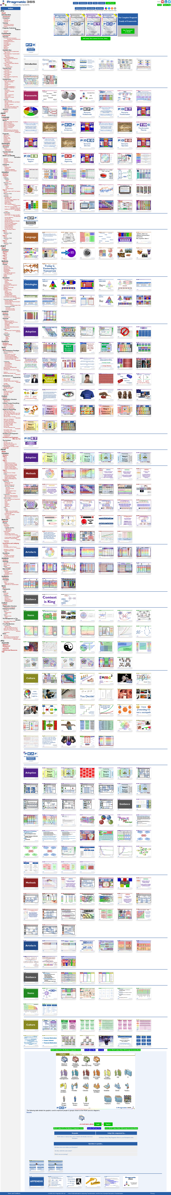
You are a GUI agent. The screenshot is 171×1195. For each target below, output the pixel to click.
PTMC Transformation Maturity (11, 63)
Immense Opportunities (9, 408)
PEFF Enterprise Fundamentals (11, 51)
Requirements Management (10, 285)
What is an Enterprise (9, 124)
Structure (6, 158)
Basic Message (8, 100)
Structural (6, 575)
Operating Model (10, 57)
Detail (5, 176)
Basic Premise (8, 203)
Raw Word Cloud (10, 488)
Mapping (6, 111)
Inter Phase (6, 384)
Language (6, 119)
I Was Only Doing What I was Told (12, 413)
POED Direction (7, 69)
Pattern (5, 275)
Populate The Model (9, 555)
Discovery (6, 286)
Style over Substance (9, 419)
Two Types (6, 610)
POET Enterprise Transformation (11, 53)
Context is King (7, 344)
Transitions (7, 328)
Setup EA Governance (10, 463)
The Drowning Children (10, 229)
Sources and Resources (10, 650)
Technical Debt (8, 302)
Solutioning (6, 271)
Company (101, 3)
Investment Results (10, 310)
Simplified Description (11, 493)
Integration (6, 394)
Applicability (6, 45)
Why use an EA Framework (11, 496)
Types (5, 346)
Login (98, 1124)
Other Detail (7, 96)
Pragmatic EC (7, 20)
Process (7, 526)
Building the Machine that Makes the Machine (12, 210)
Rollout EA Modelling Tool (11, 478)
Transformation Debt (9, 550)
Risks (5, 459)
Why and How (7, 378)
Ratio (6, 551)
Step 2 (5, 235)
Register (108, 1124)
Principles (7, 572)
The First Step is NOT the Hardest (12, 191)
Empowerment (7, 141)
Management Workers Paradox (12, 221)
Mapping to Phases (9, 321)
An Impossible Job (8, 442)
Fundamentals (7, 138)
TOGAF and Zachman (9, 80)
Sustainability (7, 142)
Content (7, 515)
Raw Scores (8, 84)
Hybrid (6, 340)
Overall (6, 85)
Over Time (8, 181)
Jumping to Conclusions (10, 295)
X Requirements (8, 601)
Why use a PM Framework (11, 495)
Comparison (7, 436)
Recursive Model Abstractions (12, 327)
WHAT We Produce (9, 583)
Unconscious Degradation (11, 223)
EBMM (7, 338)
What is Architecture (8, 352)
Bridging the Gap (9, 482)
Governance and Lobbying (11, 543)
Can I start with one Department (12, 499)
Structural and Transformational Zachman (12, 331)
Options (5, 26)
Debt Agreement (8, 573)
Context (5, 46)
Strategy (6, 159)
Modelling (6, 288)
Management (7, 400)
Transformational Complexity (11, 357)
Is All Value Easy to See (9, 412)
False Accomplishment (10, 224)
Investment (7, 365)
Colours (5, 128)
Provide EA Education (10, 476)
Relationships (8, 149)
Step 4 (5, 253)
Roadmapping (7, 270)
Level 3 (6, 244)
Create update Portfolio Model (12, 537)
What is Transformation (9, 125)
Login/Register (111, 3)
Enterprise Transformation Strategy (12, 539)
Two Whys (7, 325)
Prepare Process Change (11, 464)
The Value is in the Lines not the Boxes (12, 370)
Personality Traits (8, 429)
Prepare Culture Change (10, 467)
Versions (6, 48)
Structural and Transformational (11, 562)
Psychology (7, 213)
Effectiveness (7, 135)
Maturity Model (8, 183)
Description (8, 492)
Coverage (6, 42)
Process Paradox (9, 222)
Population (7, 324)
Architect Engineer (9, 104)
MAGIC (5, 148)
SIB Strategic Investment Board (11, 636)
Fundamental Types (8, 162)
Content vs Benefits (9, 91)
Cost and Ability (8, 363)
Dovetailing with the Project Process (12, 547)
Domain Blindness (9, 217)
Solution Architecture (9, 485)
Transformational (8, 571)
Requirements (8, 596)
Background (6, 646)
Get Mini (93, 1050)
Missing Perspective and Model (12, 102)
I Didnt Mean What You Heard (11, 121)
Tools (95, 3)
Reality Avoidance (9, 227)
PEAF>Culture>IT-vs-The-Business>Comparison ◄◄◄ (65, 1050)
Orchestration (8, 283)
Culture (6, 211)
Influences (6, 47)
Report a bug (166, 5)
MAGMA (6, 153)
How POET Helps (8, 388)
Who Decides (7, 415)
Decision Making (8, 289)
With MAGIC (9, 530)
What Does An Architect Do (10, 444)
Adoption (5, 174)
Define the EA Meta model (11, 465)
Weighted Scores (9, 600)
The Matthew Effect (8, 425)
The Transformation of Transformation (12, 205)
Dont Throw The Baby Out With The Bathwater (12, 215)
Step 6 (5, 258)
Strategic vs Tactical (8, 549)
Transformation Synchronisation (12, 301)
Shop (90, 3)
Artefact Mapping (9, 300)
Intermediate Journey (10, 533)
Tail (3, 652)
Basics (5, 319)
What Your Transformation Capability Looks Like (12, 207)
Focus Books (90, 8)
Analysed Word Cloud (11, 490)
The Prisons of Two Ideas (10, 431)
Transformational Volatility (11, 356)
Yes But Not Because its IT (11, 627)
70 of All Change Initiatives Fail (12, 199)
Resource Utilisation (8, 268)
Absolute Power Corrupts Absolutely (12, 417)
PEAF (5, 590)
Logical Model (9, 62)
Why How (7, 105)
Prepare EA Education (10, 466)
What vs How (8, 626)
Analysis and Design (8, 287)
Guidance (6, 343)
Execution (6, 161)
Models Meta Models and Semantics (12, 374)
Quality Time (7, 137)
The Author (6, 647)
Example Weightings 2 (10, 87)
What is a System (8, 122)
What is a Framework (9, 126)
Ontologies (6, 145)
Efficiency (6, 136)
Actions (5, 192)
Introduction (6, 16)
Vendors (6, 594)
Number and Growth (8, 387)
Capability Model (8, 280)
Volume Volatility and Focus (11, 322)
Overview (6, 19)
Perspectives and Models (11, 108)
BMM (7, 337)
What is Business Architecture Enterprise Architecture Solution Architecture (12, 131)
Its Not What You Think (10, 354)
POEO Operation (8, 72)
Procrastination (8, 366)
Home (75, 3)
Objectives (7, 506)
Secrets (5, 441)
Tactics (6, 505)
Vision (6, 501)
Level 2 (6, 239)
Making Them (8, 292)
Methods (5, 263)
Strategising (6, 269)
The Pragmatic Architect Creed (11, 446)
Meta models (7, 565)
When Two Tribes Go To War (11, 628)
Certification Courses (9, 24)
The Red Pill (7, 218)
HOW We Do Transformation (12, 584)
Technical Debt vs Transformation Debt (12, 304)
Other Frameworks (9, 94)
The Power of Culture (9, 405)
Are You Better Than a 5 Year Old (12, 414)
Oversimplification (9, 225)
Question (8, 487)
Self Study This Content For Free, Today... (95, 38)
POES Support (7, 74)
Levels (5, 163)
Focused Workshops (9, 25)
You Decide (7, 483)
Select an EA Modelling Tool (11, 468)
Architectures (7, 266)
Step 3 (5, 241)
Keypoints (6, 648)
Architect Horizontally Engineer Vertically (12, 381)
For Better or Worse (8, 404)
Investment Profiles (10, 308)
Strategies (7, 504)
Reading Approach (8, 40)
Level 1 (6, 234)
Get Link (101, 1050)
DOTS (5, 166)
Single (7, 180)
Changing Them (8, 293)
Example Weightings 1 (10, 86)
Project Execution (8, 274)
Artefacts (7, 282)
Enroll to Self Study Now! (94, 1128)
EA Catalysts (8, 500)
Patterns (6, 372)
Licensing (6, 21)
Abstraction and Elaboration (10, 367)
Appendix (6, 644)
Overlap (6, 383)
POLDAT (8, 336)
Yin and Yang (7, 379)
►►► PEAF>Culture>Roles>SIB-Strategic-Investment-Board (124, 1050)
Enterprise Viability (9, 200)
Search (159, 5)
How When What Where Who (12, 106)
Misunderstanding (9, 81)
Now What (7, 90)
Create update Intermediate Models (12, 535)
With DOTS (8, 529)
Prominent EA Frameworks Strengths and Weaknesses (12, 38)
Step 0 (5, 190)
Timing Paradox (8, 219)
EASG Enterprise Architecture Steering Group (12, 638)
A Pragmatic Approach (10, 272)
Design (5, 32)
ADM (6, 93)
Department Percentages (11, 170)
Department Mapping (10, 169)
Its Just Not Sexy (9, 228)
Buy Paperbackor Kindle (128, 31)
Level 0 (6, 194)
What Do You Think (8, 410)
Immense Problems (8, 407)
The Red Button (8, 294)
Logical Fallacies (8, 432)
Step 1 (5, 230)
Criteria (6, 83)
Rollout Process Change (9, 472)
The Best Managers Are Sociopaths (12, 428)
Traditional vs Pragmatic (9, 607)
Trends (6, 98)
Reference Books (80, 8)
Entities (7, 517)
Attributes (8, 518)
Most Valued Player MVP (9, 621)
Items (4, 349)
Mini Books (100, 8)
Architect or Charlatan (9, 445)
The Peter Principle (8, 423)
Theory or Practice (8, 127)
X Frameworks (7, 44)
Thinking (6, 139)
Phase (6, 281)
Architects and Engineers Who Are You (11, 438)
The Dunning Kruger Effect (10, 422)
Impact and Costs (9, 323)
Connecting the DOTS (9, 41)
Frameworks (83, 3)
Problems (7, 168)
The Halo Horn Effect (9, 420)
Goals (6, 502)
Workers (6, 401)
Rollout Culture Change (10, 477)
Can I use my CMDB (10, 514)
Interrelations (8, 150)
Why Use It (7, 52)
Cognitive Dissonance (9, 421)
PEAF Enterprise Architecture (11, 58)
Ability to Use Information (12, 511)
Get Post (87, 1050)
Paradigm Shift (8, 197)
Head (4, 13)
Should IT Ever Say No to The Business (12, 630)
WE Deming (7, 198)
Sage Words (8, 202)
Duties (6, 613)
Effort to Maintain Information (12, 512)
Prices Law (6, 426)
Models (5, 276)
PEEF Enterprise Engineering (11, 76)
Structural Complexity (10, 355)
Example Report (9, 188)
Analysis (8, 489)
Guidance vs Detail (9, 97)
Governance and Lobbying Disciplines (12, 297)
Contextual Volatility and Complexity (12, 359)
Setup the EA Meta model (11, 475)
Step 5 (5, 255)
